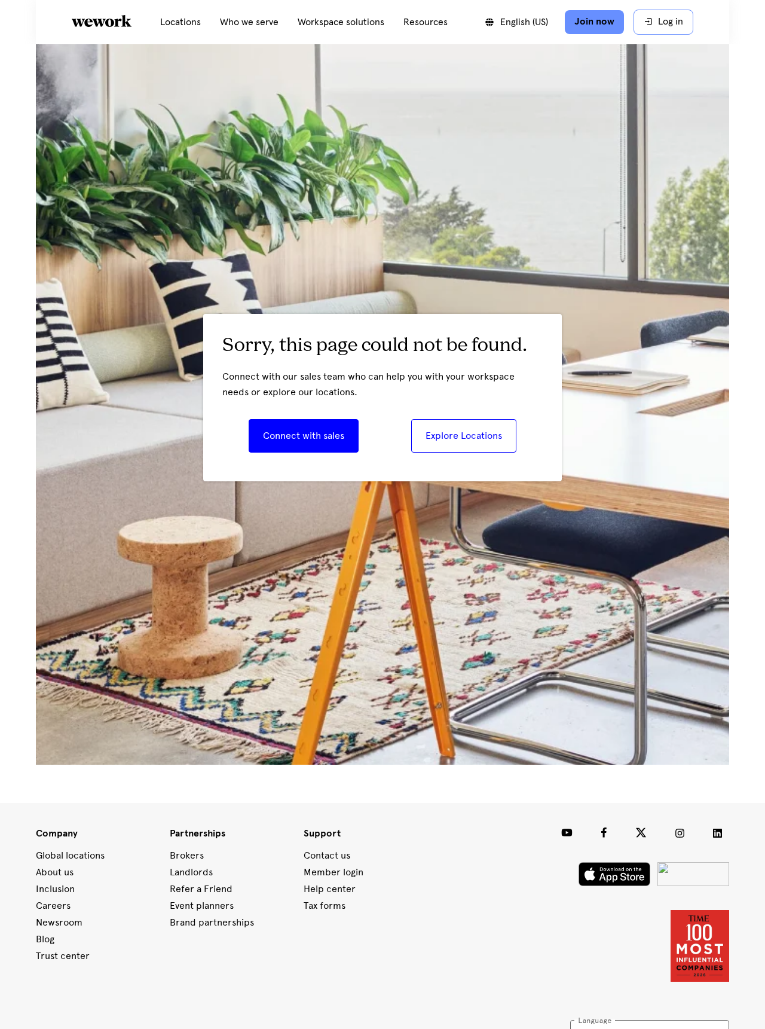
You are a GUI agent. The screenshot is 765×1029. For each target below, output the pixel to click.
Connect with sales (303, 435)
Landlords (191, 872)
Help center (330, 888)
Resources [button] (425, 22)
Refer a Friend (201, 888)
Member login (333, 872)
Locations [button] (180, 22)
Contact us (327, 855)
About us (55, 872)
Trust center (63, 955)
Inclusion (55, 888)
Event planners (202, 905)
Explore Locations (464, 435)
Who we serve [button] (249, 22)
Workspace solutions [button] (341, 22)
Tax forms (324, 905)
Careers (53, 905)
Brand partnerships (212, 922)
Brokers (187, 855)
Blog (45, 939)
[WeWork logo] (116, 22)
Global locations (70, 855)
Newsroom (59, 922)
